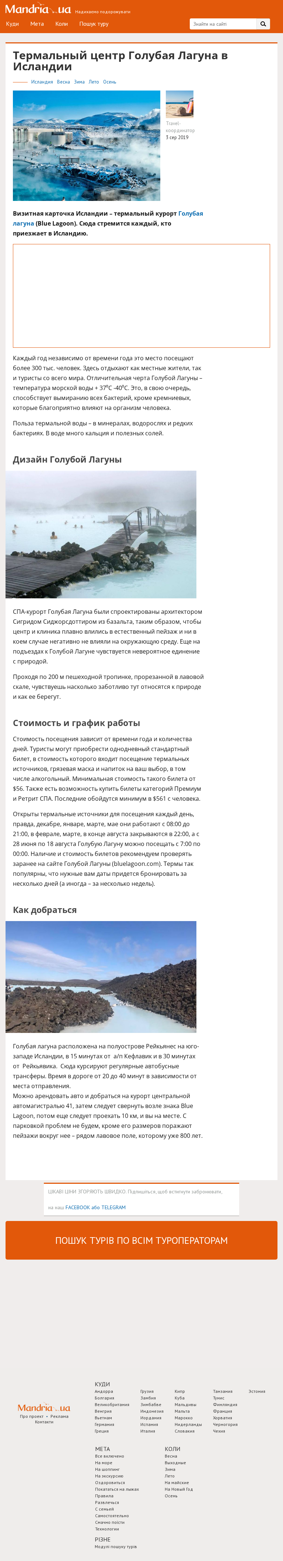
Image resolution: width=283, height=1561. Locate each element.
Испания (149, 1424)
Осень (109, 82)
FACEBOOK (78, 1207)
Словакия (185, 1431)
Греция (102, 1431)
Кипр (180, 1391)
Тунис (218, 1398)
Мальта (182, 1411)
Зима (80, 82)
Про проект (31, 1416)
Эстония (257, 1391)
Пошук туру (93, 23)
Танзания (223, 1391)
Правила (104, 1495)
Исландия (42, 82)
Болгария (104, 1398)
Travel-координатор (180, 127)
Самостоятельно (112, 1515)
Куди (12, 23)
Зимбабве (150, 1404)
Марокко (184, 1417)
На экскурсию (109, 1476)
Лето (94, 82)
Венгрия (103, 1411)
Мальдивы (185, 1404)
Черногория (225, 1424)
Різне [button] (103, 1539)
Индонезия (152, 1411)
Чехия (219, 1431)
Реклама (59, 1416)
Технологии (107, 1529)
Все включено (109, 1456)
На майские (177, 1482)
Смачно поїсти (110, 1522)
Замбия (148, 1398)
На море (103, 1462)
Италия (147, 1431)
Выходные (175, 1462)
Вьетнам (103, 1417)
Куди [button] (102, 1384)
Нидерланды (188, 1424)
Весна (64, 82)
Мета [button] (102, 1448)
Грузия (147, 1391)
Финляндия (225, 1404)
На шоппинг (107, 1469)
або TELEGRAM (108, 1207)
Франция (222, 1411)
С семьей (104, 1509)
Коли (61, 23)
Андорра (104, 1391)
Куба (180, 1398)
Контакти (44, 1421)
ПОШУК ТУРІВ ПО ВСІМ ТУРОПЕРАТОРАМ (141, 1240)
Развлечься (107, 1502)
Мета (37, 23)
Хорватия (222, 1417)
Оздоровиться (110, 1482)
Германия (104, 1424)
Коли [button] (172, 1448)
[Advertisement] (141, 295)
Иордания (150, 1417)
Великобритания (112, 1404)
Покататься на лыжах (117, 1489)
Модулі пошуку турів (116, 1546)
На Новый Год (179, 1489)
